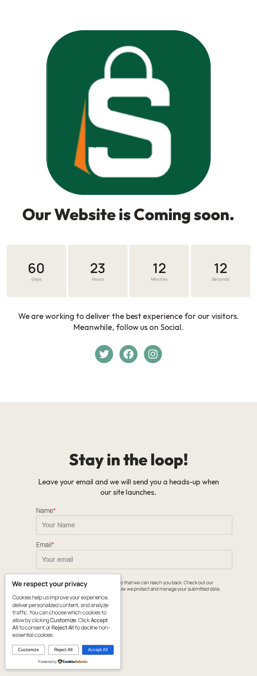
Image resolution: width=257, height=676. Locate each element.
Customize (28, 649)
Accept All (98, 649)
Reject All (63, 649)
